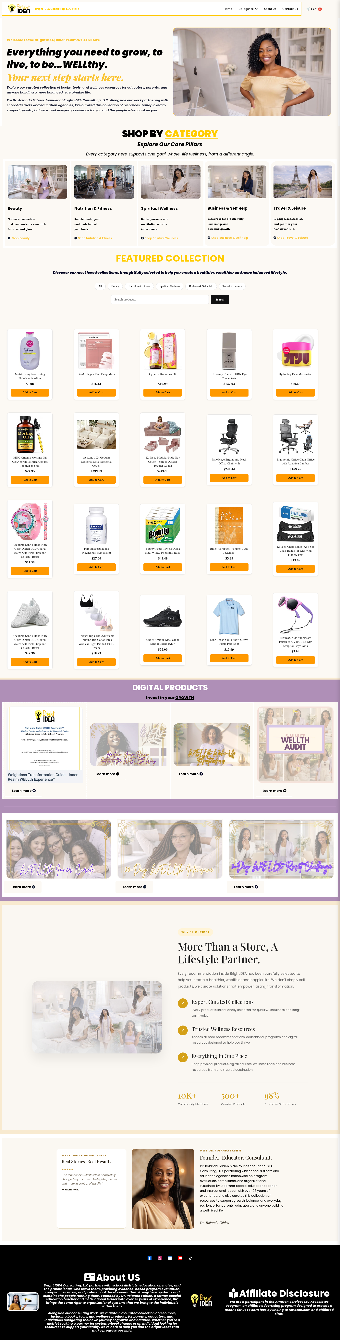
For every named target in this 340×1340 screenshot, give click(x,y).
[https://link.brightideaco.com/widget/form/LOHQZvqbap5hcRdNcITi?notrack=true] (295, 745)
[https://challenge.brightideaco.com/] (281, 849)
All (100, 286)
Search (219, 299)
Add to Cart (30, 392)
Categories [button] (246, 9)
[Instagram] (160, 1258)
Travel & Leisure (232, 286)
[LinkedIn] (170, 1258)
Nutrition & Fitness (139, 286)
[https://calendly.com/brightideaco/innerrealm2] (58, 849)
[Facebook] (149, 1258)
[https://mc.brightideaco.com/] (212, 744)
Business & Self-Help (201, 286)
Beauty (115, 286)
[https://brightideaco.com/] (170, 849)
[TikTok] (190, 1258)
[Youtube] (180, 1258)
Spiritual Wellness (170, 286)
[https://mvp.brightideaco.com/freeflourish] (128, 744)
